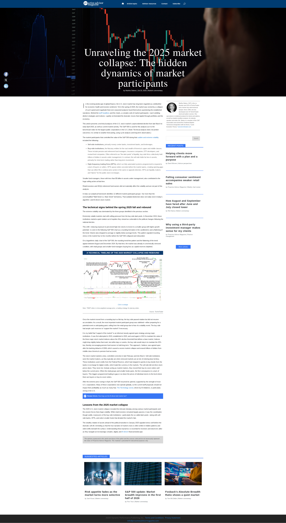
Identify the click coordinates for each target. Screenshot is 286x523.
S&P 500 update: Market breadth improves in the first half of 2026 (143, 495)
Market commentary (155, 90)
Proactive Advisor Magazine (177, 187)
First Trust (130, 501)
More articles (183, 247)
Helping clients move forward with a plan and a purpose (182, 156)
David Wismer (172, 163)
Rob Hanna (171, 211)
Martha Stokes (131, 90)
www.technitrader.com (184, 127)
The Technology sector (125, 388)
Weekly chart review (193, 187)
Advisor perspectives (185, 163)
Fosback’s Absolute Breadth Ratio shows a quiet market (182, 493)
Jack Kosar (90, 498)
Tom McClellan (172, 498)
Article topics (132, 4)
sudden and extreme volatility (148, 137)
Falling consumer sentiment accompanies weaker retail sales (183, 180)
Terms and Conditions (154, 518)
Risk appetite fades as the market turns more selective (102, 493)
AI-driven (125, 432)
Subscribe (176, 4)
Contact (164, 4)
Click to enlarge (123, 304)
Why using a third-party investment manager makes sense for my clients (183, 227)
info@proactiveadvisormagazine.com (143, 521)
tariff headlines (104, 113)
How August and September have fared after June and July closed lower (183, 204)
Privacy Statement (172, 518)
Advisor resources (149, 4)
